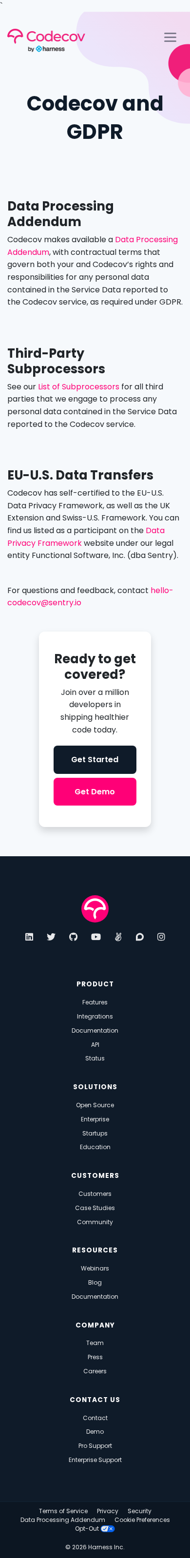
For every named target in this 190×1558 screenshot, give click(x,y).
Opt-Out (87, 1528)
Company (95, 1325)
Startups (95, 1133)
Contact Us (95, 1399)
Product (95, 984)
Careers (95, 1371)
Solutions (95, 1087)
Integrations (95, 1016)
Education (95, 1147)
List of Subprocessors (78, 386)
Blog (95, 1282)
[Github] (73, 937)
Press (95, 1357)
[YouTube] (96, 937)
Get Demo (95, 791)
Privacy (107, 1511)
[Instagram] (161, 937)
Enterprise (95, 1119)
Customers (95, 1175)
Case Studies (95, 1208)
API (95, 1044)
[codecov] (95, 908)
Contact (95, 1418)
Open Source (95, 1105)
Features (95, 1002)
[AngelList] (118, 937)
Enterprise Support (95, 1460)
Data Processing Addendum (62, 1520)
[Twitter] (51, 937)
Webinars (95, 1268)
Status (95, 1058)
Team (95, 1343)
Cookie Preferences (142, 1520)
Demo (95, 1431)
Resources (95, 1250)
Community (95, 1222)
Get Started (94, 759)
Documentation (95, 1030)
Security (140, 1511)
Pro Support (95, 1446)
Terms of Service (63, 1511)
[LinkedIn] (29, 937)
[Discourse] (140, 937)
